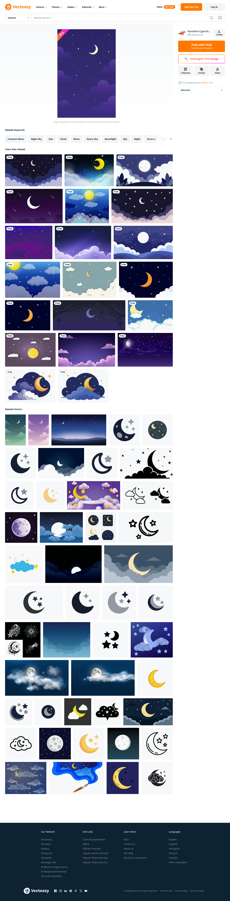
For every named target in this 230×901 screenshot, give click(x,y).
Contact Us (129, 844)
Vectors (40, 7)
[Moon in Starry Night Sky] (21, 527)
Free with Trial (201, 46)
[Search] (211, 18)
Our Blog (128, 853)
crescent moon (16, 138)
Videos (70, 7)
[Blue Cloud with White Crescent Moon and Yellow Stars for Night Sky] (24, 564)
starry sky (92, 138)
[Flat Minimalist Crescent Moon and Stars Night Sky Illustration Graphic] (124, 429)
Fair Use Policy (197, 890)
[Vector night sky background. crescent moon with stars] (27, 315)
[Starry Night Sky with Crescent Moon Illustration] (78, 429)
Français (173, 857)
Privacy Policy (181, 890)
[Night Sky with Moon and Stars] (38, 429)
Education (46, 857)
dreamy (151, 138)
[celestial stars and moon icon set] (22, 639)
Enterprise (46, 853)
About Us (128, 848)
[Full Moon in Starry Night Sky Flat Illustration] (55, 743)
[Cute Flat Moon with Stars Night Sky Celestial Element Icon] (83, 602)
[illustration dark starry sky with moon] (73, 564)
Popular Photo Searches (95, 857)
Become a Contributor (135, 857)
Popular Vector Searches (96, 853)
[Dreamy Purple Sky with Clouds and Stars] (86, 350)
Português (174, 848)
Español (173, 844)
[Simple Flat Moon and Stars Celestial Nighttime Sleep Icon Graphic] (156, 602)
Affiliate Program (92, 848)
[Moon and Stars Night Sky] (146, 527)
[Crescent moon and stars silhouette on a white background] (34, 602)
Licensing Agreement (94, 839)
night (137, 138)
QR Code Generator (51, 876)
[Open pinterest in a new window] (70, 891)
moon (76, 138)
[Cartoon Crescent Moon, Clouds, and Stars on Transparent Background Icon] (30, 386)
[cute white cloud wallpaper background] (90, 280)
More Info (185, 90)
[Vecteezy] (18, 7)
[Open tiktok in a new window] (75, 891)
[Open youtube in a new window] (86, 891)
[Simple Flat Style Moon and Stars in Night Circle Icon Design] (48, 711)
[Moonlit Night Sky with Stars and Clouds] (103, 678)
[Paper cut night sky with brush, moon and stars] (76, 778)
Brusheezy (46, 839)
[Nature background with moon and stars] (32, 280)
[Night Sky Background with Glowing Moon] (144, 170)
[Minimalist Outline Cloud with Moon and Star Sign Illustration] (21, 743)
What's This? (207, 82)
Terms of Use (166, 890)
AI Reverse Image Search (54, 866)
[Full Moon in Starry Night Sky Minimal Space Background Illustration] (123, 743)
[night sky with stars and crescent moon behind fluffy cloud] (107, 711)
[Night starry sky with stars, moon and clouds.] (145, 350)
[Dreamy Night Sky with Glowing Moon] (143, 242)
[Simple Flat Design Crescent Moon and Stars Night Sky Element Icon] (119, 602)
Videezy (45, 848)
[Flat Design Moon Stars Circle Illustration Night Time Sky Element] (18, 711)
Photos (56, 7)
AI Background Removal (53, 871)
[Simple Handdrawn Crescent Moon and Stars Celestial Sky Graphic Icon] (50, 495)
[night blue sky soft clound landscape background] (66, 639)
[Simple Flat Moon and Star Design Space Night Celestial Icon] (110, 639)
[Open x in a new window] (81, 891)
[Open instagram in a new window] (60, 891)
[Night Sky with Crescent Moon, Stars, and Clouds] (15, 429)
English (173, 839)
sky (125, 138)
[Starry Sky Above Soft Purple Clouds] (83, 242)
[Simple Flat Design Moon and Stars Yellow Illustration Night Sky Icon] (89, 743)
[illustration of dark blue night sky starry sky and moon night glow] (61, 463)
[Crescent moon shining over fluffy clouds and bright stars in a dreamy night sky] (152, 639)
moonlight (110, 138)
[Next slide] (168, 139)
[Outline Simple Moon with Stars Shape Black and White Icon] (157, 743)
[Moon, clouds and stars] (30, 350)
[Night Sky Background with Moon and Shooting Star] (34, 206)
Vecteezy (45, 844)
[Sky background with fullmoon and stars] (87, 206)
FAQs (126, 839)
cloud (63, 138)
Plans (160, 6)
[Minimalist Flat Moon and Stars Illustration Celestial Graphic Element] (20, 463)
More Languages (178, 862)
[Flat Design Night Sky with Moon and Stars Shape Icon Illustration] (157, 429)
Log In (214, 6)
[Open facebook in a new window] (55, 891)
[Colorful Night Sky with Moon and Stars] (93, 495)
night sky (36, 138)
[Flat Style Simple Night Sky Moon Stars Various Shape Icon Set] (100, 527)
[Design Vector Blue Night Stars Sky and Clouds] (28, 242)
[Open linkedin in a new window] (65, 891)
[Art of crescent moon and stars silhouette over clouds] (146, 463)
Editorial (86, 7)
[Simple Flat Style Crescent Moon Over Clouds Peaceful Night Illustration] (138, 564)
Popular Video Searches (95, 862)
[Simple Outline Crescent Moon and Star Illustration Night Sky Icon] (19, 495)
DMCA (86, 844)
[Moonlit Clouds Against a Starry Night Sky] (37, 678)
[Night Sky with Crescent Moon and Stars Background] (33, 170)
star (51, 138)
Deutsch (173, 853)
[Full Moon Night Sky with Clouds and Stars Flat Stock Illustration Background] (61, 527)
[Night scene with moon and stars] (89, 170)
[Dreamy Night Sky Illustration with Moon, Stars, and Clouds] (142, 206)
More (101, 7)
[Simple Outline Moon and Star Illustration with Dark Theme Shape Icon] (102, 463)
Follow (219, 34)
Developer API (48, 862)
